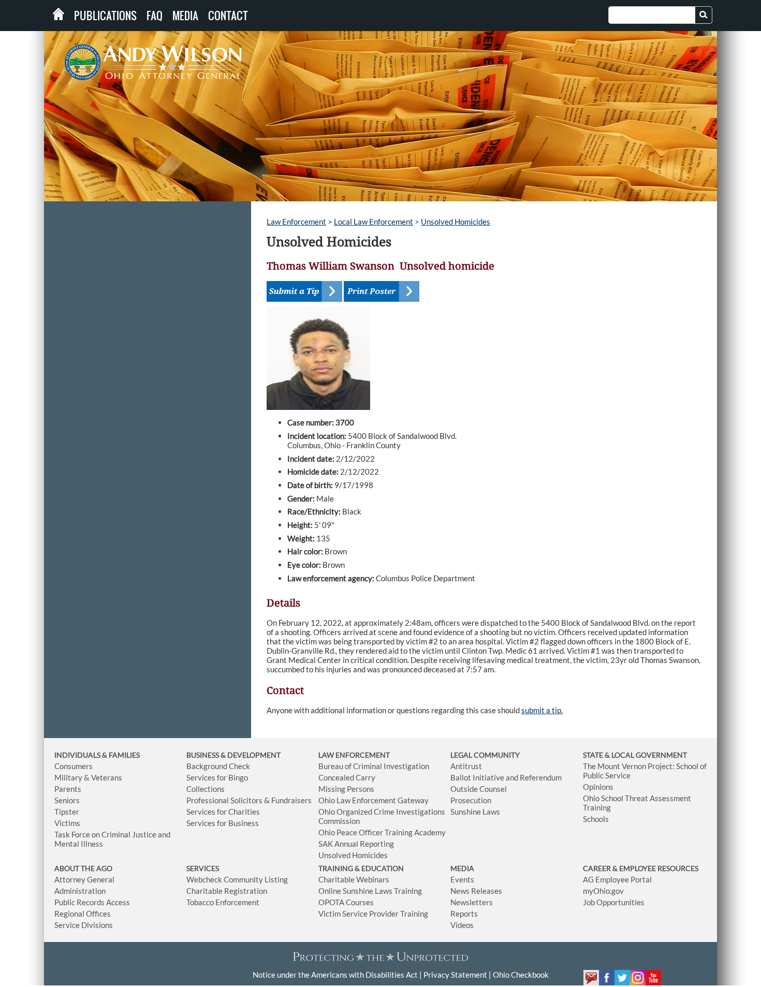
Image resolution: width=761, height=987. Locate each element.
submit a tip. (542, 710)
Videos (462, 925)
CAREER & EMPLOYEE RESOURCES (640, 868)
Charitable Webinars (353, 879)
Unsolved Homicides (455, 221)
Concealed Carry (346, 777)
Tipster (66, 811)
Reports (464, 913)
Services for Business (222, 823)
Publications (105, 15)
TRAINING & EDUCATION (361, 868)
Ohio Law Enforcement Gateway (373, 800)
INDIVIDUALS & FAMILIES (97, 754)
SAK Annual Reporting (356, 843)
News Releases (476, 890)
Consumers (73, 766)
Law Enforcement (296, 221)
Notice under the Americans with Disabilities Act (335, 974)
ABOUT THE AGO (83, 868)
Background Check (218, 766)
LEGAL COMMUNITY (485, 754)
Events (462, 879)
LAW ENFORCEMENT (354, 754)
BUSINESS (203, 754)
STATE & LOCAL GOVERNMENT (635, 754)
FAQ (155, 15)
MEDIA (462, 868)
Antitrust (466, 766)
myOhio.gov (603, 890)
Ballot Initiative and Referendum (506, 777)
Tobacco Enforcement (222, 902)
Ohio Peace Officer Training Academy (382, 832)
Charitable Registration (226, 890)
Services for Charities (223, 811)
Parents (67, 788)
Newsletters (471, 902)
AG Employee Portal (617, 879)
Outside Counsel (478, 788)
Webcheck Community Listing (237, 879)
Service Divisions (83, 925)
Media (185, 15)
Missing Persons (346, 788)
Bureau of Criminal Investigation (373, 766)
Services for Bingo (217, 777)
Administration (80, 890)
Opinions (598, 786)
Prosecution (470, 800)
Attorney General (84, 879)
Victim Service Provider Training (373, 913)
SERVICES (202, 868)
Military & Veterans (88, 777)
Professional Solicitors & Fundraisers (249, 800)
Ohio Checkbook (521, 974)
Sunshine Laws (475, 811)
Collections (205, 788)
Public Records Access (92, 902)
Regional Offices (82, 913)
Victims (67, 823)
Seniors (67, 800)
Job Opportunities (614, 902)
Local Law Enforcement (373, 221)
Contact (228, 15)
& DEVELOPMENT (251, 754)
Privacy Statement (455, 974)
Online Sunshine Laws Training (370, 890)
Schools (596, 818)
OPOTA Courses (346, 902)
